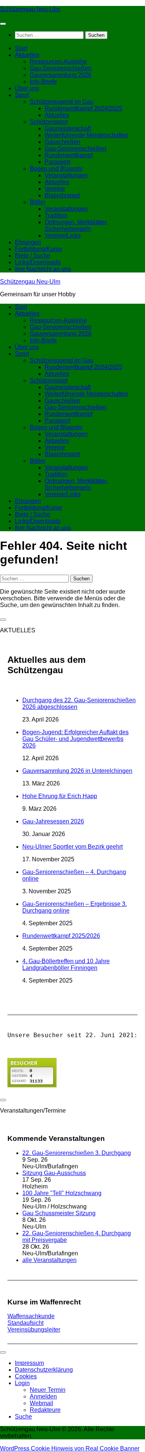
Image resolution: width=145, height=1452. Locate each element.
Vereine (55, 188)
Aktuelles (27, 55)
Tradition (56, 215)
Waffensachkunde (31, 1316)
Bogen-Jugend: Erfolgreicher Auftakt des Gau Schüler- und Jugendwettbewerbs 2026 (75, 739)
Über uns (27, 88)
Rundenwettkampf (69, 155)
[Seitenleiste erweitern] (3, 620)
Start (21, 48)
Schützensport (49, 122)
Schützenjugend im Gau (61, 102)
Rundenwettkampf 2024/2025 (83, 108)
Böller (37, 202)
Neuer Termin (47, 1390)
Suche (23, 1416)
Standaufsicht (25, 1323)
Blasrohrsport (62, 195)
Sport (22, 95)
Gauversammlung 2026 (60, 75)
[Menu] (3, 24)
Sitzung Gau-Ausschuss (54, 1173)
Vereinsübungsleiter (33, 1329)
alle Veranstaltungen (49, 1260)
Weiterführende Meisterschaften (86, 135)
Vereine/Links (63, 235)
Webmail (41, 1403)
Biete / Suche (32, 255)
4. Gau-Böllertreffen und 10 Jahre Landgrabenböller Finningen (66, 964)
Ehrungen (28, 242)
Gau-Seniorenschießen (60, 68)
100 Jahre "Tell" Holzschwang (62, 1193)
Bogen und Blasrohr (56, 168)
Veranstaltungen (66, 175)
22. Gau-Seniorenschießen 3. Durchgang (76, 1153)
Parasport (57, 162)
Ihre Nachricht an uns (43, 269)
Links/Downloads (38, 262)
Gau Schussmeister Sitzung (59, 1213)
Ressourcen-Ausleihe (58, 61)
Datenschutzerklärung (44, 1370)
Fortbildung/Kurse (38, 249)
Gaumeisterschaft (68, 128)
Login (22, 1383)
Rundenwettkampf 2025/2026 (61, 936)
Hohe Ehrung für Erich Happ (59, 796)
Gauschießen (62, 142)
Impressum (29, 1363)
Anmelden (43, 1396)
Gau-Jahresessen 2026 (53, 821)
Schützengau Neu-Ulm (30, 9)
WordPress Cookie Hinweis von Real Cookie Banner (69, 1448)
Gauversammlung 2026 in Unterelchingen (77, 771)
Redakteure (45, 1410)
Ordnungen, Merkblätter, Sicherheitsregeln (76, 225)
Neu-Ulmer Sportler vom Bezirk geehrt (72, 846)
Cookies (26, 1376)
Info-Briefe (43, 81)
